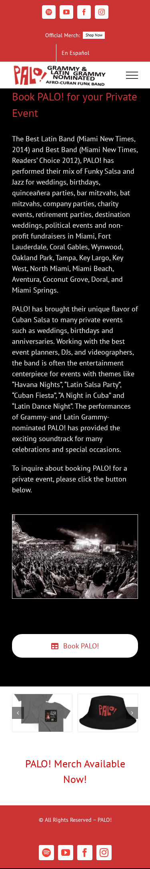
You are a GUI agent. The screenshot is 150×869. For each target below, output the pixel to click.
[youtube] (65, 852)
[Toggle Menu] (132, 75)
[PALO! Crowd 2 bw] (75, 556)
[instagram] (104, 852)
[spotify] (46, 852)
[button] (18, 556)
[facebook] (84, 852)
